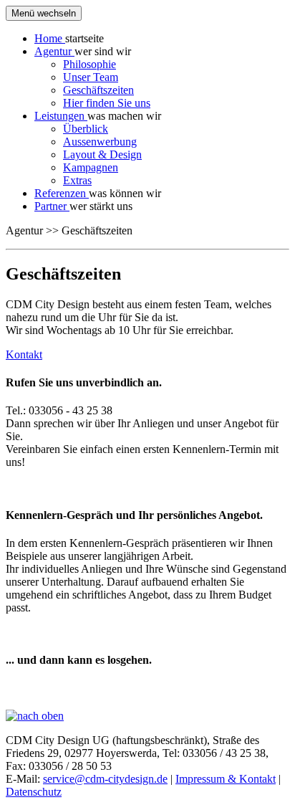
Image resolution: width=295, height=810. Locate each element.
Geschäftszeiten (98, 90)
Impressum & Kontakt (225, 779)
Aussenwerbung (100, 141)
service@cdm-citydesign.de (105, 779)
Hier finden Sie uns (106, 103)
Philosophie (89, 64)
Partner (51, 206)
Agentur (54, 51)
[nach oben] (35, 716)
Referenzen (61, 193)
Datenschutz (34, 792)
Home (49, 38)
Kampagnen (90, 167)
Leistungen (60, 116)
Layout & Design (102, 154)
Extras (77, 180)
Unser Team (90, 77)
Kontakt (24, 354)
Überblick (85, 129)
